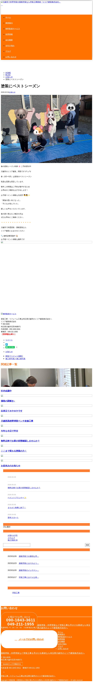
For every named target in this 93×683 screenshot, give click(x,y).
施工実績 (12, 540)
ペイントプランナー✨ (17, 498)
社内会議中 (6, 390)
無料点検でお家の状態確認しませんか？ (20, 440)
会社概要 (9, 40)
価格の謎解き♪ (8, 400)
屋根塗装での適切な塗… (29, 556)
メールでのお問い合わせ (31, 639)
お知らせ (12, 92)
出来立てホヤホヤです (11, 410)
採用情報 (9, 34)
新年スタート (13, 518)
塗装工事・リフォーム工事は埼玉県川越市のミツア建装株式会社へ (28, 676)
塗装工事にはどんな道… (29, 577)
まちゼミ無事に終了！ (17, 508)
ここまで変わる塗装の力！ (14, 450)
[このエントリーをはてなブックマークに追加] (6, 345)
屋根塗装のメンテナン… (29, 570)
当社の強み (10, 46)
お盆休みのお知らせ (10, 465)
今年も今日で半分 (9, 430)
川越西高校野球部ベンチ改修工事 (17, 420)
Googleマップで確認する (12, 664)
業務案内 (9, 23)
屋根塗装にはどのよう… (29, 563)
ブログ (8, 51)
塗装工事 (16, 593)
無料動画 (12, 29)
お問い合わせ (10, 57)
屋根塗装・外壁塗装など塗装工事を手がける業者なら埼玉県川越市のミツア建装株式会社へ (43, 653)
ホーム (8, 17)
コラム (11, 538)
